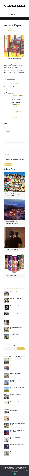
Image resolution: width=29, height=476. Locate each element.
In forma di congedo (15, 358)
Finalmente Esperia (15, 83)
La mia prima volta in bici (17, 320)
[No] (27, 470)
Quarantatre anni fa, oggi (16, 416)
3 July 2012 (6, 28)
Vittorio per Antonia (15, 394)
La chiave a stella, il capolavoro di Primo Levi (17, 306)
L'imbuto (12, 451)
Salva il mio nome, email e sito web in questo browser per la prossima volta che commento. (15, 159)
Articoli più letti (12, 288)
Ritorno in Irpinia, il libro (17, 444)
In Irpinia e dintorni (15, 401)
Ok (15, 473)
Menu (13, 14)
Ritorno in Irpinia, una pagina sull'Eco (16, 409)
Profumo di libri (11, 275)
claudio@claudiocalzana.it (17, 2)
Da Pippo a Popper (15, 313)
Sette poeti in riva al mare (17, 334)
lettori (9, 17)
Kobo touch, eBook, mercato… (14, 84)
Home (5, 17)
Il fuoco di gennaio (15, 373)
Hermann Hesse (11, 79)
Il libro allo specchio (12, 249)
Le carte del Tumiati (15, 298)
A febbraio (13, 366)
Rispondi (15, 106)
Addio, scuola (13, 291)
